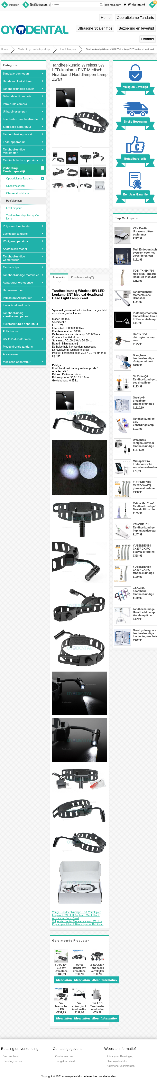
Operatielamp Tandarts (135, 18)
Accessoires (10, 354)
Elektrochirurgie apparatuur (20, 323)
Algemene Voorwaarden (121, 1065)
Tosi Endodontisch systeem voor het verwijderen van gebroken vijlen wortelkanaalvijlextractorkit (145, 252)
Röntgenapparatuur (15, 241)
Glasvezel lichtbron (17, 193)
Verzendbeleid (11, 1056)
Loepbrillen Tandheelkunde (20, 119)
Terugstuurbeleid (65, 1061)
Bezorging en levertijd (136, 28)
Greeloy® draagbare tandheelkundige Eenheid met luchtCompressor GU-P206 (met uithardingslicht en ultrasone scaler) (145, 400)
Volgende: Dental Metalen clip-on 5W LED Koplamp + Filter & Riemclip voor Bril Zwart (77, 923)
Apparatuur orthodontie (18, 282)
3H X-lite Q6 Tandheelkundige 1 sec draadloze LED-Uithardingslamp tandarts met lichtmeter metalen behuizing (145, 379)
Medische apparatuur (16, 361)
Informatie (59, 277)
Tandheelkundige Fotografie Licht (22, 217)
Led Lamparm (14, 208)
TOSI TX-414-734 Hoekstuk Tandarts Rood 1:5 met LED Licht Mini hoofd (144, 273)
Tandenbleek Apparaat (17, 134)
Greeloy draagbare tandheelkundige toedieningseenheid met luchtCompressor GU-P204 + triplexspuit (145, 633)
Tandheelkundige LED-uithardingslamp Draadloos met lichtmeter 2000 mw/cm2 (144, 421)
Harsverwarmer (13, 290)
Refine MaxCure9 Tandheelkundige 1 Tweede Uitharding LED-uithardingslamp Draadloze (145, 506)
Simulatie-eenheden (16, 73)
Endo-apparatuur (14, 142)
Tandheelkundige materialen (21, 275)
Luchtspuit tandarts (15, 233)
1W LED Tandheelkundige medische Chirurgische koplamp (97, 1009)
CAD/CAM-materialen (17, 339)
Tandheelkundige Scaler (18, 88)
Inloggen (14, 4)
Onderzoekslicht (15, 185)
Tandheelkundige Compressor (14, 258)
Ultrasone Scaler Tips (94, 28)
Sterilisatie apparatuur (17, 126)
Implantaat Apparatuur (17, 297)
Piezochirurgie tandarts (18, 346)
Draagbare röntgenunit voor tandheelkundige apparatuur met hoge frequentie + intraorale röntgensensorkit (144, 443)
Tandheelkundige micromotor (14, 151)
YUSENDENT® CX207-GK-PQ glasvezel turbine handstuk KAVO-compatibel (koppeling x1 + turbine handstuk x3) (144, 548)
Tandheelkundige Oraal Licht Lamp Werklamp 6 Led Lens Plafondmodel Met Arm (144, 612)
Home (106, 18)
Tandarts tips (11, 267)
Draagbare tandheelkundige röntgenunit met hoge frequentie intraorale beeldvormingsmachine (145, 358)
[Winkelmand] (152, 5)
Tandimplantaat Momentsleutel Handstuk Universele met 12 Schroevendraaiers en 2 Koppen (145, 295)
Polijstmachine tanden (17, 226)
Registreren (37, 4)
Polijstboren (10, 331)
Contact (147, 39)
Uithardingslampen (15, 111)
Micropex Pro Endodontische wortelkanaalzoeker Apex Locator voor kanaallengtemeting (145, 464)
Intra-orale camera (15, 104)
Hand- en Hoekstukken (18, 81)
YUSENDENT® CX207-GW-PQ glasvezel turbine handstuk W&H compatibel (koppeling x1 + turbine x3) (144, 485)
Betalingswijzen (12, 1061)
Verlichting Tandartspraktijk (34, 49)
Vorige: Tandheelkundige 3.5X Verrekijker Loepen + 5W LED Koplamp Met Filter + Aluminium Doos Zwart (76, 915)
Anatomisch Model (15, 248)
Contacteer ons (64, 1056)
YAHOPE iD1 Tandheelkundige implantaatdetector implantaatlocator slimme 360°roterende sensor (144, 527)
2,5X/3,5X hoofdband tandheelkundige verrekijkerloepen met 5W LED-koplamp (144, 591)
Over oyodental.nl (117, 1061)
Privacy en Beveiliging (120, 1056)
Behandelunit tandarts (17, 96)
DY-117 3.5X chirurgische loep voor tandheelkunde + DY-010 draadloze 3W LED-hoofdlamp (144, 337)
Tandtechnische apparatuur (20, 160)
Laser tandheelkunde (16, 305)
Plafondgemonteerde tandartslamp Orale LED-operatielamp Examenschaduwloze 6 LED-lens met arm (145, 316)
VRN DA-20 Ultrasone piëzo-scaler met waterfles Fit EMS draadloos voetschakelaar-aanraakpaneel (144, 231)
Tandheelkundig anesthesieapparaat (16, 314)
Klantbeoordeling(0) (82, 277)
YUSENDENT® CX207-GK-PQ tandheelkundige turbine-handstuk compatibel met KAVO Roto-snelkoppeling (143, 569)
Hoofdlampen (68, 49)
